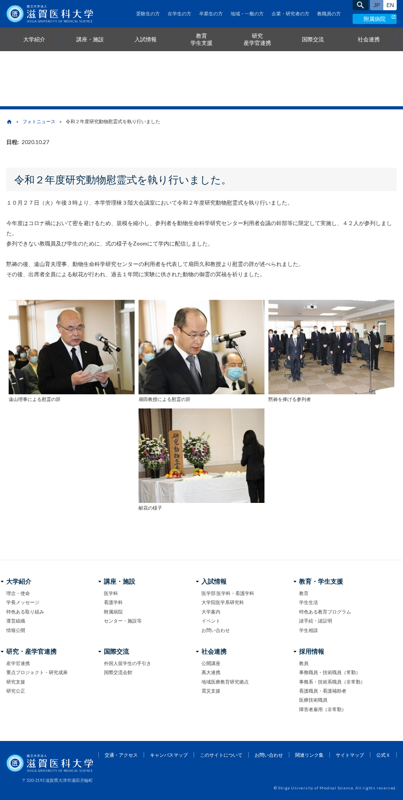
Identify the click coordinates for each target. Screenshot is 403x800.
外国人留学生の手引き (127, 663)
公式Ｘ (383, 755)
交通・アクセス (121, 755)
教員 (304, 663)
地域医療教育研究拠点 (225, 682)
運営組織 (15, 621)
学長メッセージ (22, 602)
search (360, 5)
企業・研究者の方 (290, 14)
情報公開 (15, 630)
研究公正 (15, 691)
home (9, 122)
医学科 (111, 593)
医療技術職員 (313, 700)
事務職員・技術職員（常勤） (329, 672)
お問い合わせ (216, 630)
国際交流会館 (118, 672)
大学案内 (211, 612)
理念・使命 (18, 593)
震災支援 (211, 691)
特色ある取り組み (25, 612)
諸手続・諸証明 (315, 621)
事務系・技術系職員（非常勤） (332, 682)
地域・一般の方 (247, 14)
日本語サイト (376, 5)
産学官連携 (18, 663)
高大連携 (211, 672)
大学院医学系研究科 (223, 602)
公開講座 (211, 663)
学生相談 (308, 630)
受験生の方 (148, 14)
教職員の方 (329, 14)
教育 (304, 593)
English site (390, 5)
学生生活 (308, 602)
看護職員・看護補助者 (322, 691)
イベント (211, 621)
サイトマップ (350, 755)
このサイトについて (221, 755)
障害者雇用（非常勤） (322, 709)
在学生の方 (179, 14)
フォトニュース (38, 121)
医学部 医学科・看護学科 (228, 593)
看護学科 (113, 602)
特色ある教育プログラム (325, 612)
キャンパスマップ (169, 755)
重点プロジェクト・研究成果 (37, 672)
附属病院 (375, 18)
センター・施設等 (123, 621)
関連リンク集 (309, 755)
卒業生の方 (211, 14)
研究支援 (15, 682)
